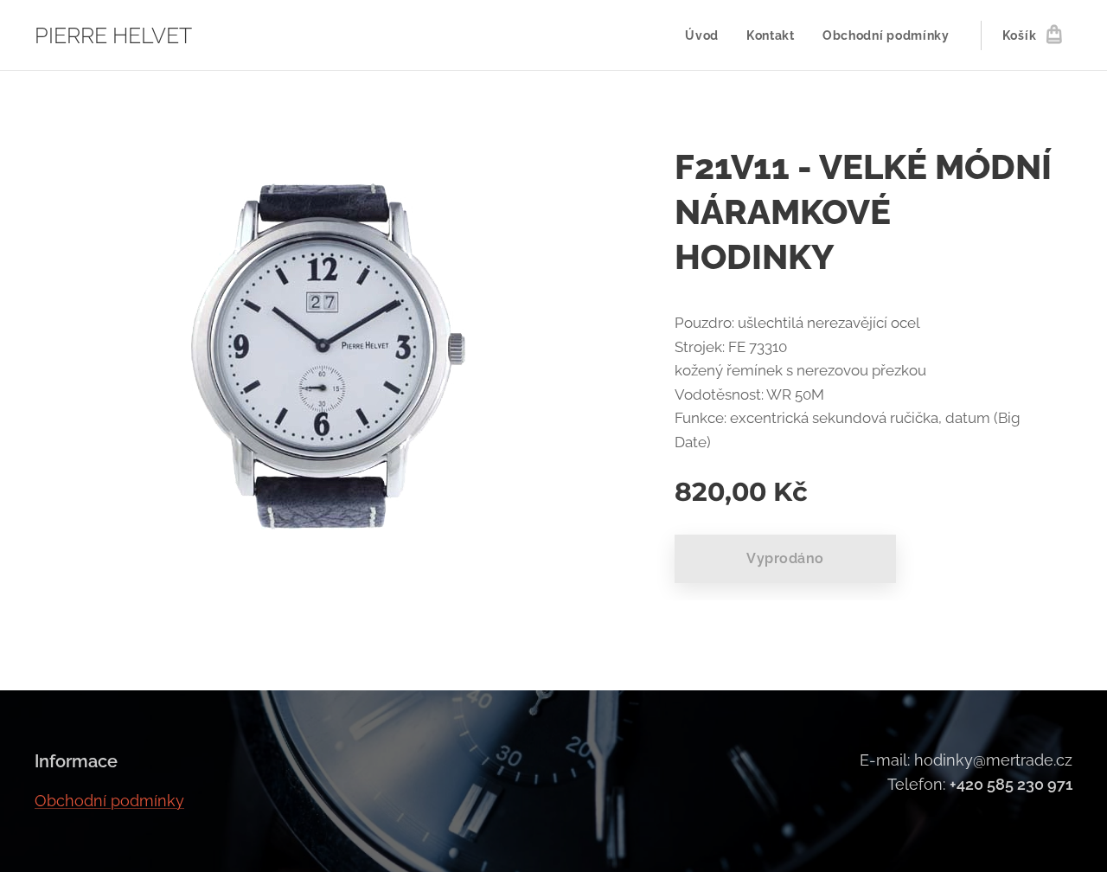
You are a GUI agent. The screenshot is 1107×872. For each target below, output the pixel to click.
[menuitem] (707, 35)
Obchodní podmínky (109, 801)
